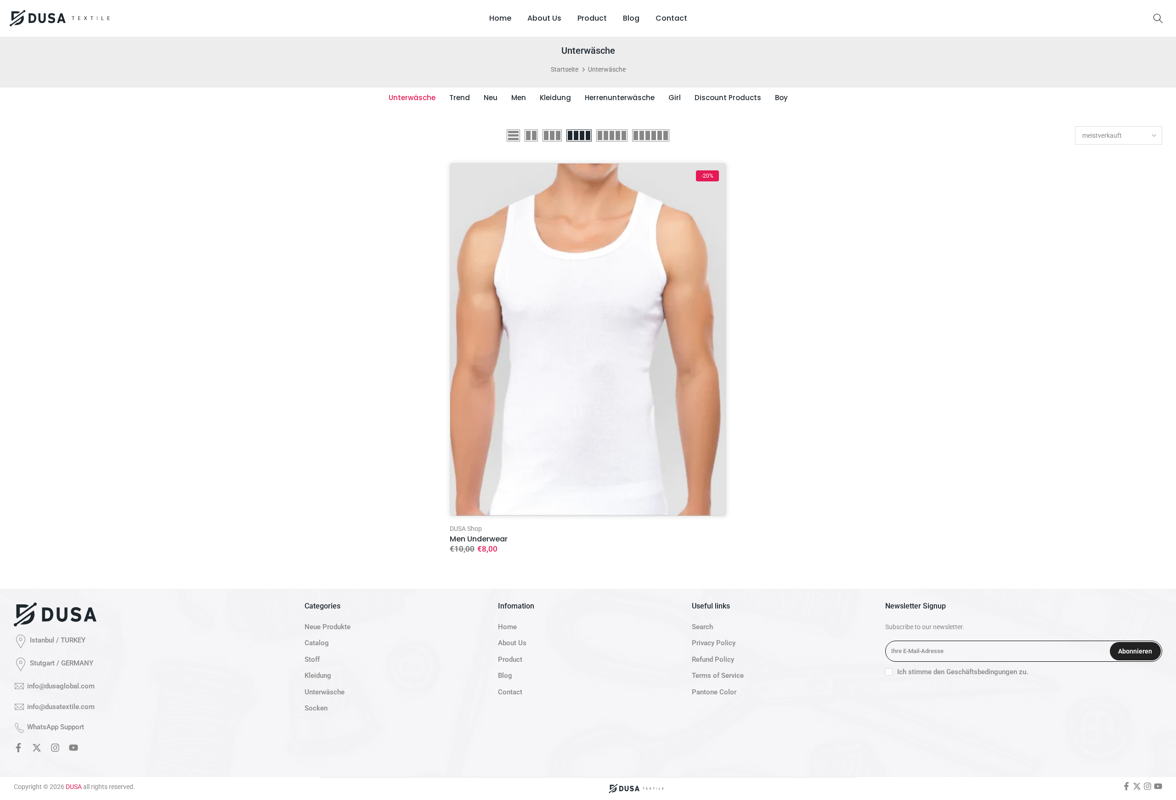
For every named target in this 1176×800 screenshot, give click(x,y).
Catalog (317, 643)
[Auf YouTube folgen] (73, 749)
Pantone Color (714, 692)
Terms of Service (718, 675)
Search (702, 627)
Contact (671, 18)
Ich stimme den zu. (962, 672)
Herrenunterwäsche (620, 97)
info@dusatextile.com (61, 707)
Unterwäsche (412, 97)
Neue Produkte (328, 627)
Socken (316, 708)
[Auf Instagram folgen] (55, 749)
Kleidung (555, 97)
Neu (491, 97)
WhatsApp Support (55, 727)
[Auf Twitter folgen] (36, 749)
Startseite (564, 69)
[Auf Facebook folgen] (18, 749)
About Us (544, 18)
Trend (459, 97)
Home (500, 18)
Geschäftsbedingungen (981, 672)
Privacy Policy (713, 643)
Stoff (312, 659)
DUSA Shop (466, 528)
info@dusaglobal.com (61, 686)
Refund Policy (713, 659)
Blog (631, 18)
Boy (781, 97)
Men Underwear (479, 539)
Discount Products (728, 97)
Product (592, 18)
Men (518, 97)
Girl (674, 97)
